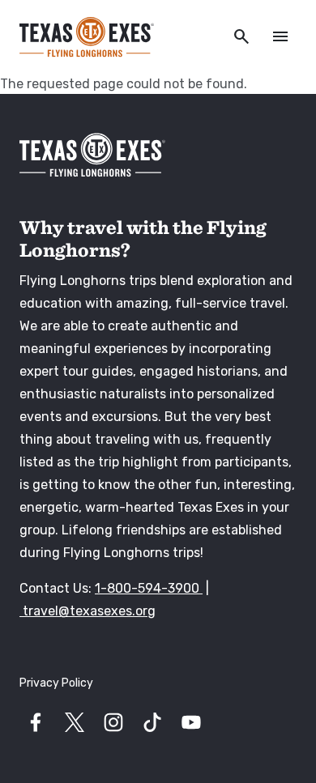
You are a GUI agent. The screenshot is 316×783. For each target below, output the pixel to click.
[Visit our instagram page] (113, 722)
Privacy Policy (56, 683)
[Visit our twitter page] (74, 722)
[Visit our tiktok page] (152, 722)
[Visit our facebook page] (35, 722)
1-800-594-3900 (149, 588)
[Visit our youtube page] (191, 722)
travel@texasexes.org (87, 611)
